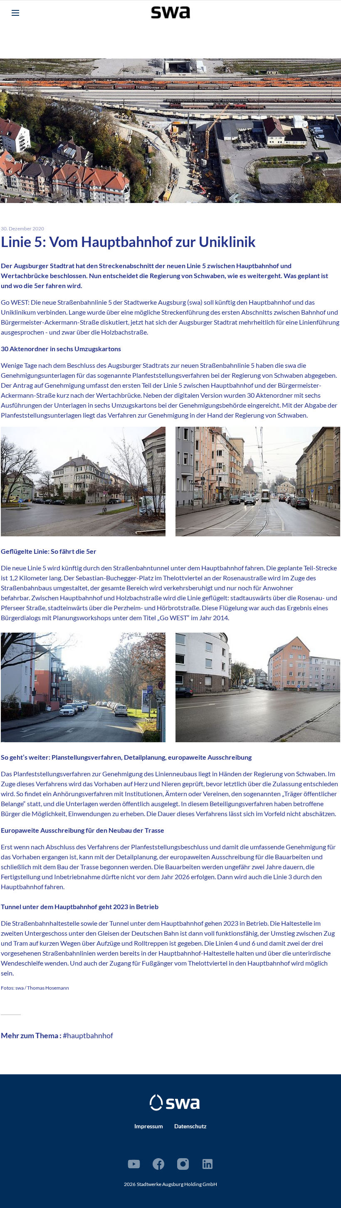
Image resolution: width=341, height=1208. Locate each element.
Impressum (148, 1126)
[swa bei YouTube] (134, 1164)
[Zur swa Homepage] (175, 1102)
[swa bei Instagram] (183, 1164)
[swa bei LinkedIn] (207, 1164)
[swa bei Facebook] (158, 1164)
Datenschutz (190, 1126)
